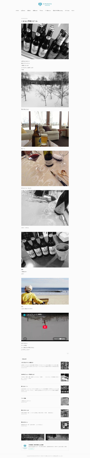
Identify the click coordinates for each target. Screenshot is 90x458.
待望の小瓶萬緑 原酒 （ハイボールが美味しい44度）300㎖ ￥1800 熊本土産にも (37, 412)
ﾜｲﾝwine (41, 10)
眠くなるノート (24, 386)
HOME (17, 10)
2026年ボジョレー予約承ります (27, 374)
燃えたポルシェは (25, 410)
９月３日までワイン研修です (27, 362)
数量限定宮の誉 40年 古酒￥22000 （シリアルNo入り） (32, 424)
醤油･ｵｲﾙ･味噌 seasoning (58, 10)
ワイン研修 (23, 398)
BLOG (73, 10)
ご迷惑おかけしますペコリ (26, 400)
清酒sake (29, 10)
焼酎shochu (35, 10)
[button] (17, 11)
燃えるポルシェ (24, 422)
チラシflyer (67, 10)
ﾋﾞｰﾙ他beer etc (48, 10)
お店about (23, 10)
